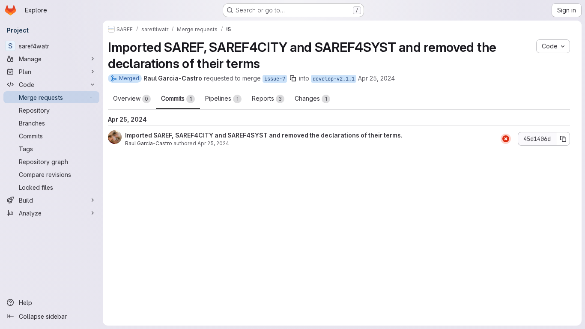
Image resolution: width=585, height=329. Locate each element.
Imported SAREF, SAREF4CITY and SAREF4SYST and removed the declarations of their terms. (264, 135)
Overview (130, 98)
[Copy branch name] (293, 78)
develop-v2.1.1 (334, 78)
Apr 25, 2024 (376, 78)
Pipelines (222, 98)
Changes (311, 98)
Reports (267, 98)
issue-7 (274, 78)
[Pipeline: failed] (506, 139)
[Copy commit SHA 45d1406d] (563, 139)
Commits (176, 98)
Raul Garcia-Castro (148, 143)
